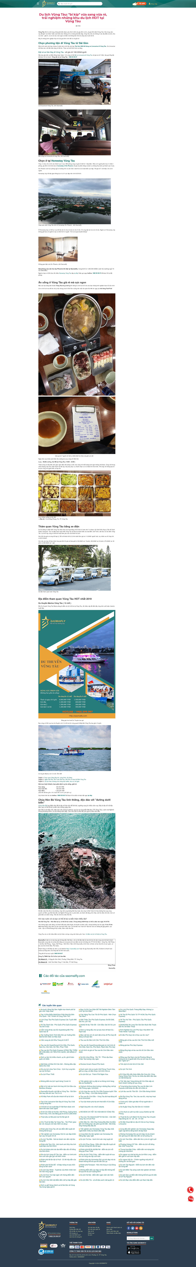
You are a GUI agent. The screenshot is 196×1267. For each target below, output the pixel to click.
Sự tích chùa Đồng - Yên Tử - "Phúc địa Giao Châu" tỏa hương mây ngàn (96, 1058)
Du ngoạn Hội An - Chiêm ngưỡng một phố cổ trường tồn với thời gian (136, 1160)
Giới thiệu (72, 1227)
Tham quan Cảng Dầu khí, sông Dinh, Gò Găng (58, 778)
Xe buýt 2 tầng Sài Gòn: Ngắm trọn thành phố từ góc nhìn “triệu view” (57, 1010)
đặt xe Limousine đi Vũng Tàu (83, 55)
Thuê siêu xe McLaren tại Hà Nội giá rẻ (55, 1117)
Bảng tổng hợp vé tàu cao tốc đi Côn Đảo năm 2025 (136, 1051)
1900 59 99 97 (73, 57)
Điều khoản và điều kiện (114, 1233)
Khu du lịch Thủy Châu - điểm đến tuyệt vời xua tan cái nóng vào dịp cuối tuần (97, 1155)
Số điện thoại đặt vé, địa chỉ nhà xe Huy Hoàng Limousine (136, 1123)
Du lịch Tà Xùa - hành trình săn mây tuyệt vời (96, 1139)
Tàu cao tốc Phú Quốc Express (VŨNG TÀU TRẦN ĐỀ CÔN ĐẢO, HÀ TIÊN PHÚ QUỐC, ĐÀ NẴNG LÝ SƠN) (58, 1052)
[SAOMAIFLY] (52, 1252)
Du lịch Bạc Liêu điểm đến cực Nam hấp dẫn (136, 1180)
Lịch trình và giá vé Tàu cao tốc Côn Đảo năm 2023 (96, 1051)
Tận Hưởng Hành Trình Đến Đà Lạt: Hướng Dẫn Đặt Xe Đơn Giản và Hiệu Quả (57, 1036)
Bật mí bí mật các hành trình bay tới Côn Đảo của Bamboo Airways (57, 1087)
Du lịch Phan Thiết (47, 1074)
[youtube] (137, 1228)
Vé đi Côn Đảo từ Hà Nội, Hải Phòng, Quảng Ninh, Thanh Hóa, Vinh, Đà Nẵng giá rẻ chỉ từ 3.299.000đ (58, 1113)
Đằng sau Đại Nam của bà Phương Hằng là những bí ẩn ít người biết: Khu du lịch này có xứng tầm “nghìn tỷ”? (137, 1059)
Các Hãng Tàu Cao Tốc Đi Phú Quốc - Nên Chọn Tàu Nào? (97, 1015)
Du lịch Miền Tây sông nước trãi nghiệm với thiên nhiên (137, 1171)
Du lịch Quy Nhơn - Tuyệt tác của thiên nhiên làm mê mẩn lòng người (57, 1171)
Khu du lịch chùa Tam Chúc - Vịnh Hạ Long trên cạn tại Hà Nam (57, 1070)
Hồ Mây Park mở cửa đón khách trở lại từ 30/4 (57, 1096)
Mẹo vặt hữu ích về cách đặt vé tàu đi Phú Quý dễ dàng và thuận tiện (97, 1036)
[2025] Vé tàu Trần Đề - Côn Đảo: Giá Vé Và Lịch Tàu (97, 1025)
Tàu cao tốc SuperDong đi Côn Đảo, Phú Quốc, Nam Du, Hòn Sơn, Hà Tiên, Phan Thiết (57, 1046)
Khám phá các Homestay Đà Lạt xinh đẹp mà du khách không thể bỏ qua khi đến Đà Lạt (97, 1160)
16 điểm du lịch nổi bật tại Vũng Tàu (96, 934)
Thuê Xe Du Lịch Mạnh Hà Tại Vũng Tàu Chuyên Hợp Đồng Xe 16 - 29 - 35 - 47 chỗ (137, 1118)
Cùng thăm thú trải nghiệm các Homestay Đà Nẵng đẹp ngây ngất (96, 1135)
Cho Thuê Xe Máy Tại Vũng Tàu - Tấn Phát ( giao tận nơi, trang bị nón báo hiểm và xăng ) (57, 1123)
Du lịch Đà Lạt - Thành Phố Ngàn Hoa (94, 1074)
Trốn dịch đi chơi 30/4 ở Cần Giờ (132, 1064)
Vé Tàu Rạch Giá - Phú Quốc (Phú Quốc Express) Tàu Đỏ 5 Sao (58, 1025)
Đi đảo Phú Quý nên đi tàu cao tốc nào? (134, 1035)
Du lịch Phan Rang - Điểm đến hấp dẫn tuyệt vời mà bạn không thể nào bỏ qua (97, 1145)
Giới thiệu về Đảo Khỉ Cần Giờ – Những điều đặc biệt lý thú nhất (57, 1065)
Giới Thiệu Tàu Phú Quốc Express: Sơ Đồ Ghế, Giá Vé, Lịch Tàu (96, 1020)
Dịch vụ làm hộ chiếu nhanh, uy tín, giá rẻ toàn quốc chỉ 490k (56, 1058)
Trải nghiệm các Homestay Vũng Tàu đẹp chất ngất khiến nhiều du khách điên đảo (96, 1130)
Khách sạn (91, 1233)
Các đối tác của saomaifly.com (64, 975)
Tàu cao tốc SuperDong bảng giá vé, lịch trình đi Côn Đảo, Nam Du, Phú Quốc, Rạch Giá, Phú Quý (97, 1046)
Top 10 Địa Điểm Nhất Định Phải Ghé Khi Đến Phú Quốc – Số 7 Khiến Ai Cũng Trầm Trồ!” (56, 1015)
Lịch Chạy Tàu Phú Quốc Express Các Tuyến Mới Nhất (58, 1020)
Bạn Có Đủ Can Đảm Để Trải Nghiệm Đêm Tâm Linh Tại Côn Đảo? (97, 1010)
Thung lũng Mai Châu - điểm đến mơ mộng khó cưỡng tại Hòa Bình (136, 1150)
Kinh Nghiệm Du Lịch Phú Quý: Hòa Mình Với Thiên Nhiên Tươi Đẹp (136, 1031)
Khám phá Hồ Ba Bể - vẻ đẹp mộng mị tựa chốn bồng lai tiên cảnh (57, 1166)
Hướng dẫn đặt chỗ (75, 1229)
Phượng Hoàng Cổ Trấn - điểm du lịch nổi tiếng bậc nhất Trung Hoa (136, 1145)
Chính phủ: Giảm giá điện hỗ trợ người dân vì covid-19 (136, 1102)
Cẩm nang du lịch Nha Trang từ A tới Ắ (55, 1040)
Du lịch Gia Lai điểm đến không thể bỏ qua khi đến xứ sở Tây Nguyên (138, 1176)
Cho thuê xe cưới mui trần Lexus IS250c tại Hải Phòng (136, 1113)
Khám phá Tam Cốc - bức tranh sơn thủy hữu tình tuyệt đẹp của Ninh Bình (57, 1145)
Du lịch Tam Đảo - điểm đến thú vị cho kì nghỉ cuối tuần (137, 1140)
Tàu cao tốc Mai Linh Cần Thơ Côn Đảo (94, 1040)
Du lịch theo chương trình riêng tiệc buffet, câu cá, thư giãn (62, 781)
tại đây (76, 273)
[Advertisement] (98, 1203)
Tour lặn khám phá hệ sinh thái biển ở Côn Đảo (97, 1101)
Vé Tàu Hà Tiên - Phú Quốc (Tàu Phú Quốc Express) (135, 1020)
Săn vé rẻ (91, 1231)
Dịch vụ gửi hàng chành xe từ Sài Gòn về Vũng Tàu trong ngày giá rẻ (57, 1186)
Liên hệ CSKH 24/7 (75, 1235)
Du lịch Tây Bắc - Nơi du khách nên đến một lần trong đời (57, 1140)
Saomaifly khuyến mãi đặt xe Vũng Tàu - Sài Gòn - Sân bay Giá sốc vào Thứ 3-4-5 (58, 1092)
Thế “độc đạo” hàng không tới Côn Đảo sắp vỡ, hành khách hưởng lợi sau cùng (136, 1082)
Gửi (151, 1238)
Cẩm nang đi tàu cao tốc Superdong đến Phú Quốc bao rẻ (56, 1031)
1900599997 (80, 1257)
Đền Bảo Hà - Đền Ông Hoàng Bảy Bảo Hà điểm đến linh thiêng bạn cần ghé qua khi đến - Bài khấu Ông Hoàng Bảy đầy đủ (97, 1124)
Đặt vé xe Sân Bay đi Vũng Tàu (51, 52)
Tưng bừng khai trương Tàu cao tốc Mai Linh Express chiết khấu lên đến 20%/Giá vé (135, 1087)
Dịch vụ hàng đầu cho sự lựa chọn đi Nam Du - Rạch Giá (96, 1031)
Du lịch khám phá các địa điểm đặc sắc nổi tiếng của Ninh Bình (57, 1150)
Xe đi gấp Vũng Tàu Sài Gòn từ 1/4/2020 (134, 1106)
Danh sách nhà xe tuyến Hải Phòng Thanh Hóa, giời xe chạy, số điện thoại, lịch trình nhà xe (97, 1070)
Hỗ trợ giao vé (73, 1233)
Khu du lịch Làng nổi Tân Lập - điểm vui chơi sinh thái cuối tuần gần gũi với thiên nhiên (57, 1155)
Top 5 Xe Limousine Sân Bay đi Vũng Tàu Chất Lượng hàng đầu (57, 1102)
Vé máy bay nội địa (93, 1227)
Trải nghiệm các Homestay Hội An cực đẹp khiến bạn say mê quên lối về (57, 1135)
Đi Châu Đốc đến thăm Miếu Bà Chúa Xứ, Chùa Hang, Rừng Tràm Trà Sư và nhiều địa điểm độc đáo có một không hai (137, 1076)
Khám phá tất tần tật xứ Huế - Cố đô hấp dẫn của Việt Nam (57, 1160)
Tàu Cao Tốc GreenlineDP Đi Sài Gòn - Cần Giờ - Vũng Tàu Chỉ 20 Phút (97, 1118)
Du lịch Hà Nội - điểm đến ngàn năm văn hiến (96, 1175)
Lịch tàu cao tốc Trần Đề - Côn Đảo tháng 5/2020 (138, 1091)
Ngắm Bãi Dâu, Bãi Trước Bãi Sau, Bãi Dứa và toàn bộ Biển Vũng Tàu (65, 779)
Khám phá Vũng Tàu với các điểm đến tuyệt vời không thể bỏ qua (57, 1130)
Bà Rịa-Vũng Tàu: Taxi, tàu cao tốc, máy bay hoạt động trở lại (137, 1097)
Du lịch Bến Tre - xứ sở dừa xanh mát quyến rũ (97, 1180)
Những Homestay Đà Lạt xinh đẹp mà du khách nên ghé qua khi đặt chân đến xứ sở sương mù (137, 1135)
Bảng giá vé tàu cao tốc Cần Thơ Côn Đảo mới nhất (136, 1041)
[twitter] (132, 1228)
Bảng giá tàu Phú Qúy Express (131, 1045)
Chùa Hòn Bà (42, 805)
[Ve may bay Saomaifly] (134, 1249)
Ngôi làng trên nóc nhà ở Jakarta (92, 1106)
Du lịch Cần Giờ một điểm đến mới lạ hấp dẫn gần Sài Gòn (58, 1181)
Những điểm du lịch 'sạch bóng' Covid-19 (56, 1081)
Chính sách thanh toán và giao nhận (114, 1228)
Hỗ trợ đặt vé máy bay (76, 1231)
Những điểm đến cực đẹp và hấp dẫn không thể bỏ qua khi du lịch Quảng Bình (97, 1171)
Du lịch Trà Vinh (126, 1069)
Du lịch (90, 1235)
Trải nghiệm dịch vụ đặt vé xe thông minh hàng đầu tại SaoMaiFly (96, 1082)
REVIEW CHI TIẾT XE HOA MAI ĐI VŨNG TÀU (97, 1112)
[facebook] (128, 1228)
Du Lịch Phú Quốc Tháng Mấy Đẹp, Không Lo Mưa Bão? (136, 1010)
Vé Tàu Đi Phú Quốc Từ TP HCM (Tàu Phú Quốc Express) (137, 1015)
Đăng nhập (153, 4)
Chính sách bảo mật (113, 1231)
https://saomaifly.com (72, 949)
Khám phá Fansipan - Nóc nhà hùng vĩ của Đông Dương (97, 1166)
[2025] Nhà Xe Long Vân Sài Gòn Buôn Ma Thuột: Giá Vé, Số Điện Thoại (137, 1025)
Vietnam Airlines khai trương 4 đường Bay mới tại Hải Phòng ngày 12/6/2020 (97, 1087)
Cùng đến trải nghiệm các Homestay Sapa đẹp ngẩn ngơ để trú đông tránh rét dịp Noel (136, 1130)
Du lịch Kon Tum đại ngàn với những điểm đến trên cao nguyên (56, 1176)
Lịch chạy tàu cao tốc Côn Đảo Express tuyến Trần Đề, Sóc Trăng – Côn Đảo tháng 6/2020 (98, 1092)
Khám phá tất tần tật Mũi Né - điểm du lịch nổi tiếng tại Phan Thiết (96, 1150)
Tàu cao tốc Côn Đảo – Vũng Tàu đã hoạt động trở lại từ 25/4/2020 (98, 1097)
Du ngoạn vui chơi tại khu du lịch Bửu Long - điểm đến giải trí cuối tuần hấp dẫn (137, 1155)
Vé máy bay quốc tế (94, 1229)
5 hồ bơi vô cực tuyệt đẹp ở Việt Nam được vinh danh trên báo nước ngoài (57, 1107)
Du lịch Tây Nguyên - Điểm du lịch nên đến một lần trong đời (136, 1166)
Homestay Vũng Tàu (63, 160)
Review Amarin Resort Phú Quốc (92, 1064)
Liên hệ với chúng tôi (75, 1237)
